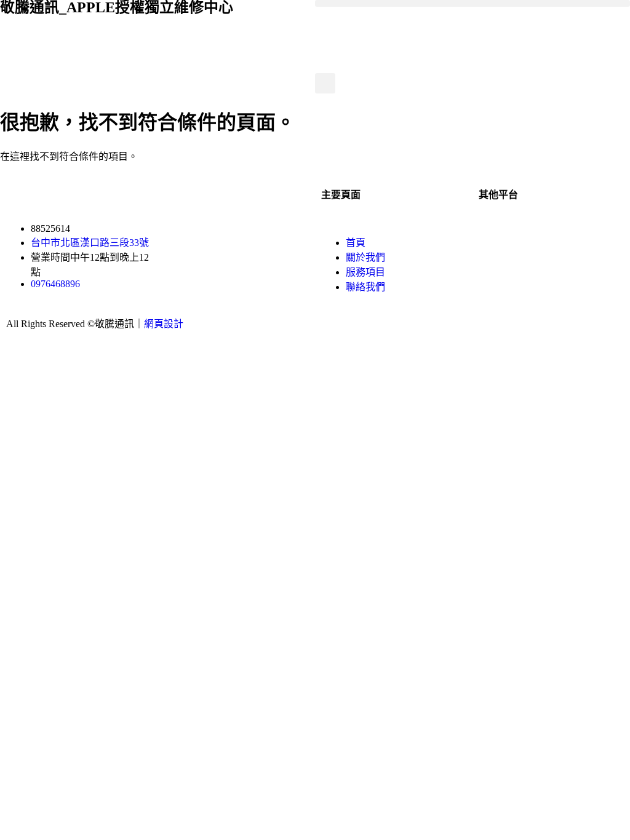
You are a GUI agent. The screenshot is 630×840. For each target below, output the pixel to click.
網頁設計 (163, 324)
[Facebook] (494, 239)
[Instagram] (527, 239)
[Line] (560, 239)
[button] (472, 3)
